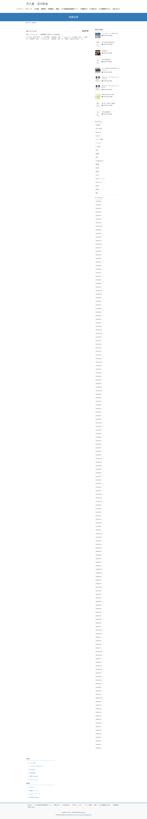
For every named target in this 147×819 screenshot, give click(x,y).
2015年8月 (98, 398)
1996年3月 (98, 730)
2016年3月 (98, 380)
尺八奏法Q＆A (99, 160)
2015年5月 (98, 408)
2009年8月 (98, 555)
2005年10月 (99, 633)
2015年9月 (98, 394)
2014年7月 (98, 437)
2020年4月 (98, 283)
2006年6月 (98, 616)
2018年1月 (98, 322)
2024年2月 (98, 237)
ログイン (32, 787)
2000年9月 (98, 701)
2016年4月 (98, 376)
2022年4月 (98, 258)
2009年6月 (98, 562)
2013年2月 (98, 487)
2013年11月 (99, 462)
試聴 (95, 805)
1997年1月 (98, 726)
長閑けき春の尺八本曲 (108, 94)
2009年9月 (98, 551)
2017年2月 (98, 351)
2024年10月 (99, 226)
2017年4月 (98, 348)
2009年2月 (98, 565)
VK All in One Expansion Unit (84, 814)
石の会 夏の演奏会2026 (108, 42)
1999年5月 (98, 708)
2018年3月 (98, 315)
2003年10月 (99, 669)
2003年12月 (99, 666)
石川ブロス (99, 182)
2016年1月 (98, 383)
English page (31, 807)
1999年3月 (98, 712)
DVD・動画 (99, 128)
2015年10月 (99, 390)
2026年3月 (98, 208)
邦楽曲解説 (116, 805)
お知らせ (98, 136)
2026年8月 (98, 201)
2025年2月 (98, 222)
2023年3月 (98, 251)
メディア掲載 (99, 139)
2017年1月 (98, 355)
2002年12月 (99, 680)
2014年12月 (99, 423)
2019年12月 (99, 290)
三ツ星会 (98, 146)
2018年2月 (98, 319)
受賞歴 (97, 153)
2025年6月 (98, 215)
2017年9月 (98, 337)
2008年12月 (99, 569)
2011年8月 (98, 526)
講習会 (97, 189)
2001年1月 (98, 694)
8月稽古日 (104, 51)
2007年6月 (98, 594)
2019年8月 (98, 297)
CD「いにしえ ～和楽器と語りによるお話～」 (44, 34)
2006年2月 (98, 623)
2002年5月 (98, 691)
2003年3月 (98, 676)
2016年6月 (98, 369)
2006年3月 (98, 619)
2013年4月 (98, 483)
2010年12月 (99, 533)
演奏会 (97, 171)
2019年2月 (98, 305)
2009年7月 (98, 558)
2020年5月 (98, 280)
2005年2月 (98, 644)
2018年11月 (99, 308)
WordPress (64, 814)
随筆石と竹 (57, 805)
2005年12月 (99, 630)
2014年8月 (98, 433)
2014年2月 (98, 455)
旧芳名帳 (32, 773)
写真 (97, 150)
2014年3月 (98, 451)
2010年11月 (99, 537)
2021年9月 (98, 265)
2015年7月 (98, 401)
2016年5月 (98, 372)
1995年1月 (98, 733)
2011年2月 (98, 530)
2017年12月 (99, 326)
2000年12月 (99, 698)
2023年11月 (99, 244)
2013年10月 (99, 465)
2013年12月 (99, 458)
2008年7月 (98, 580)
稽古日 (97, 186)
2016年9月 (98, 365)
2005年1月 (98, 648)
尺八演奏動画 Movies (104, 805)
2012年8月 (98, 508)
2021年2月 (98, 272)
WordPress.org (34, 797)
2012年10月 (99, 501)
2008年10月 (99, 573)
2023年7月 (98, 247)
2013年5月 (98, 480)
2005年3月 (98, 640)
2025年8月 (98, 212)
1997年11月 (99, 723)
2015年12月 (99, 387)
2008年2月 (98, 583)
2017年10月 (99, 333)
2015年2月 (98, 415)
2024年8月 (98, 230)
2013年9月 (98, 469)
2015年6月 (98, 405)
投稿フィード (34, 790)
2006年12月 (99, 601)
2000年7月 (98, 705)
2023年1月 (98, 255)
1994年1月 (98, 737)
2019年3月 (98, 301)
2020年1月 (98, 287)
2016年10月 (99, 362)
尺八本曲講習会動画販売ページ (43, 805)
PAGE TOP (142, 792)
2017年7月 (98, 340)
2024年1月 (98, 240)
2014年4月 (98, 448)
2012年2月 (98, 515)
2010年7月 (98, 540)
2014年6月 (98, 440)
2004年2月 (98, 662)
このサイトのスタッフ (36, 766)
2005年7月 (98, 637)
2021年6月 (98, 269)
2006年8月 (98, 608)
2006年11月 (99, 605)
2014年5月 (98, 444)
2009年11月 (99, 548)
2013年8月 (98, 473)
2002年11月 (99, 683)
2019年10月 (99, 294)
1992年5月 (98, 748)
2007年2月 (98, 598)
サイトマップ (34, 779)
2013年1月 (98, 490)
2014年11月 (99, 426)
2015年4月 (98, 412)
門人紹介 (32, 769)
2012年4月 (98, 512)
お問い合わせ (34, 776)
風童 (97, 193)
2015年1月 (98, 419)
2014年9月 (98, 430)
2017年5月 (98, 344)
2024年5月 (98, 233)
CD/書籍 (85, 31)
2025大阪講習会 (106, 112)
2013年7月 (98, 476)
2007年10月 (99, 587)
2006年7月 (98, 612)
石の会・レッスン (100, 178)
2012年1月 (98, 519)
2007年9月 (98, 590)
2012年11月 (99, 498)
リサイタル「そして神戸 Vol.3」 (110, 33)
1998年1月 (98, 719)
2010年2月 (98, 544)
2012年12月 (99, 494)
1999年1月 (98, 716)
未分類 (97, 168)
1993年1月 (98, 744)
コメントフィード (35, 794)
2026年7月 (98, 205)
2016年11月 (99, 358)
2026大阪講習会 (106, 59)
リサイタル (99, 143)
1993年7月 (98, 741)
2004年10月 (99, 655)
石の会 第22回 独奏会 (108, 103)
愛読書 (97, 164)
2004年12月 (99, 651)
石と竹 (97, 175)
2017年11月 (99, 330)
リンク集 (32, 763)
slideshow (98, 132)
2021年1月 (98, 276)
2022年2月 (98, 262)
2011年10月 (99, 523)
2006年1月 (98, 626)
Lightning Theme (73, 814)
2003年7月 (98, 673)
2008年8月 (98, 576)
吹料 (97, 157)
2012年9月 (98, 505)
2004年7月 (98, 658)
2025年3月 (98, 219)
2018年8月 (98, 312)
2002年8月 (98, 687)
